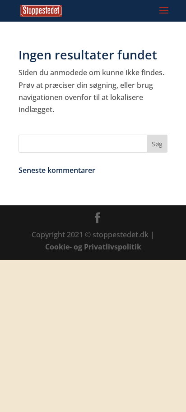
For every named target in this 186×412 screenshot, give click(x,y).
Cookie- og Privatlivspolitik (93, 247)
